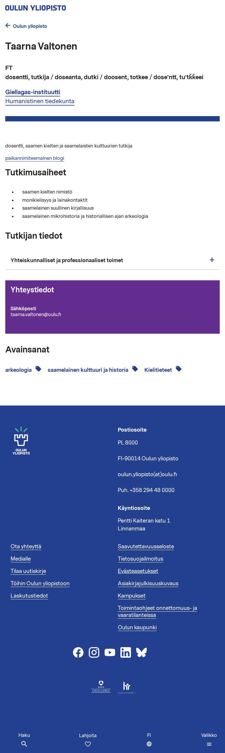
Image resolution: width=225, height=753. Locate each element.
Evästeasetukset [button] (138, 571)
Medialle (21, 559)
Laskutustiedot (29, 596)
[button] (209, 740)
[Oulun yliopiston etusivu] (54, 6)
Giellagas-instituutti (32, 92)
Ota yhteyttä (26, 546)
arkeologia (19, 370)
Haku (24, 735)
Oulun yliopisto (30, 26)
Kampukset (132, 596)
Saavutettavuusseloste (146, 546)
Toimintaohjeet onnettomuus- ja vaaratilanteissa (157, 611)
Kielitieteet (158, 370)
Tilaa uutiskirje (28, 571)
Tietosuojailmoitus (140, 559)
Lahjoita (88, 735)
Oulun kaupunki (137, 627)
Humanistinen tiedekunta (39, 101)
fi (151, 742)
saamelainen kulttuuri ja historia (88, 370)
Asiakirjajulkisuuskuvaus (148, 583)
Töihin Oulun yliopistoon (40, 583)
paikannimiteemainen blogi (34, 158)
